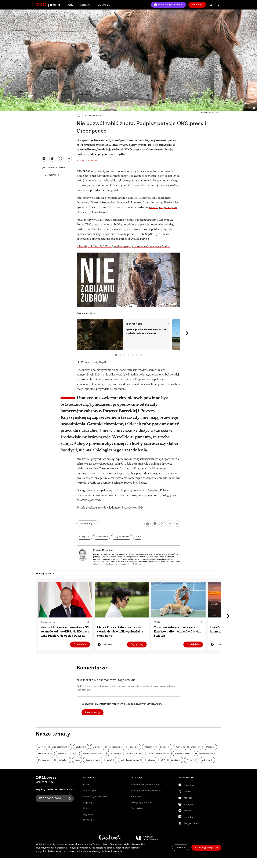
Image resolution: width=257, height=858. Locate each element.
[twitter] (162, 524)
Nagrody (88, 802)
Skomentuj (50, 175)
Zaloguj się (91, 712)
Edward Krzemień (103, 550)
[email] (170, 524)
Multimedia (103, 5)
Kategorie (85, 5)
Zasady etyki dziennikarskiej (146, 790)
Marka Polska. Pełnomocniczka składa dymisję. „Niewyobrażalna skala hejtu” (120, 631)
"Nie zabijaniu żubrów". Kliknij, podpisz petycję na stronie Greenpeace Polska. (123, 246)
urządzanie (153, 171)
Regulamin (136, 796)
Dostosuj (180, 847)
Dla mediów (137, 808)
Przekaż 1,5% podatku (95, 796)
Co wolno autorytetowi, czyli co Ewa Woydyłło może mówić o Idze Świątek (177, 631)
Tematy (69, 5)
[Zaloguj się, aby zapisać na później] (87, 622)
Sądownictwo (47, 622)
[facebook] (155, 524)
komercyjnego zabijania (163, 207)
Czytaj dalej (80, 644)
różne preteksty (154, 175)
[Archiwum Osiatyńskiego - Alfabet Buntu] (110, 838)
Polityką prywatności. (79, 847)
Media (157, 622)
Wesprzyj (197, 4)
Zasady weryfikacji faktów (145, 784)
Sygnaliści (88, 814)
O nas (86, 784)
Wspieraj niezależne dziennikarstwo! (55, 789)
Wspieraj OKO (90, 790)
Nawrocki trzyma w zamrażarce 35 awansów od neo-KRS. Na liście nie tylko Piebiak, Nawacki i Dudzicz (64, 631)
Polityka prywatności (142, 802)
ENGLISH (88, 820)
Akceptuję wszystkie (206, 847)
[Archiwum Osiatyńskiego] (146, 838)
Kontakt (87, 808)
